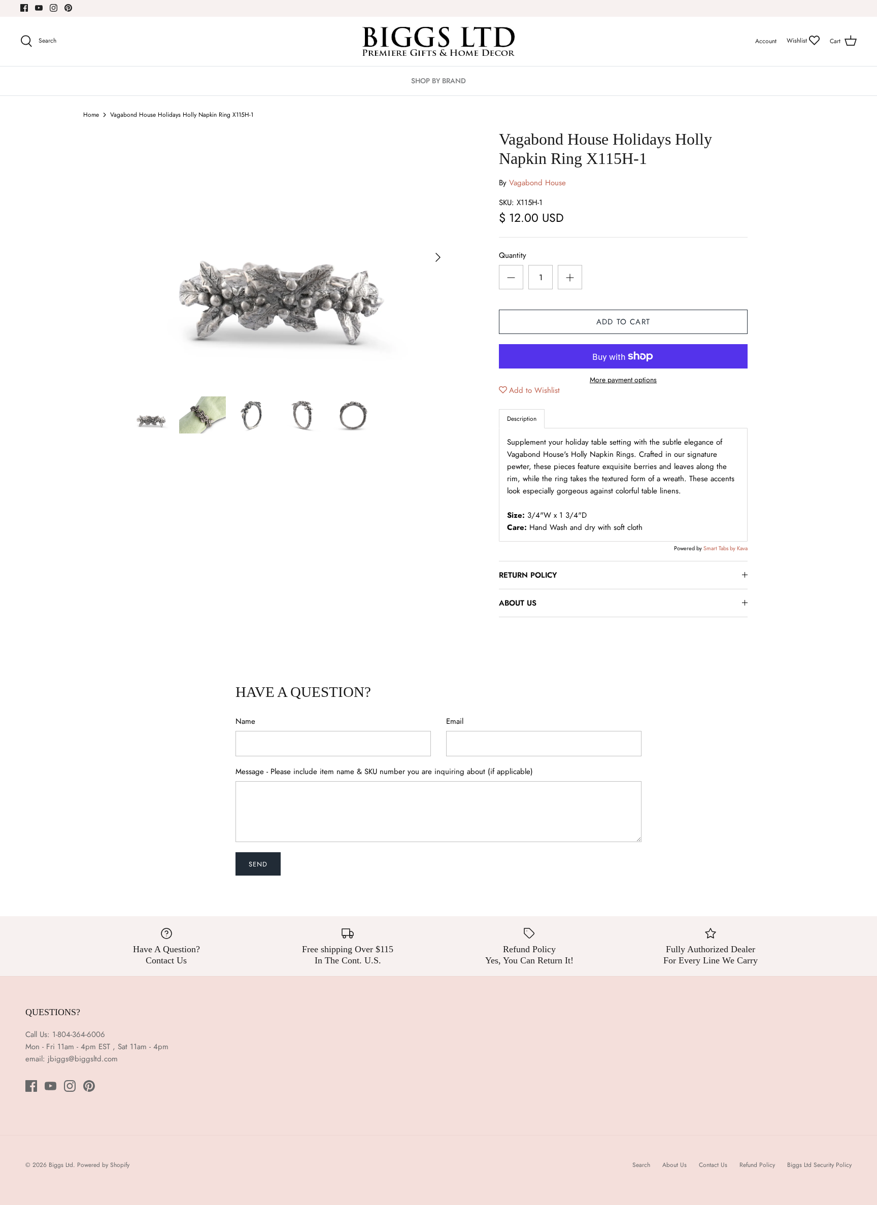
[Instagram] (53, 8)
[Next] (438, 257)
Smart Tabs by (720, 548)
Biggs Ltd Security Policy (819, 1164)
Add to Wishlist (534, 390)
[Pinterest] (68, 8)
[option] (289, 257)
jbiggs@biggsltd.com (83, 1058)
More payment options (623, 380)
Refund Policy (757, 1164)
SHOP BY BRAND (438, 81)
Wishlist (798, 40)
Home (91, 114)
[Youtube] (39, 8)
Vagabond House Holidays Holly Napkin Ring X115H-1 (181, 114)
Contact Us (713, 1164)
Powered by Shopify (103, 1164)
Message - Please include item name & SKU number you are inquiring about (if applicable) (384, 771)
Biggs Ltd (61, 1164)
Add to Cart (623, 321)
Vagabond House (537, 182)
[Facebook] (24, 8)
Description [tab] (521, 418)
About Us (674, 1164)
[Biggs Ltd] (438, 41)
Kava (742, 548)
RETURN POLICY (528, 575)
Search (641, 1164)
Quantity (512, 255)
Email (454, 721)
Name (245, 721)
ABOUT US (517, 603)
